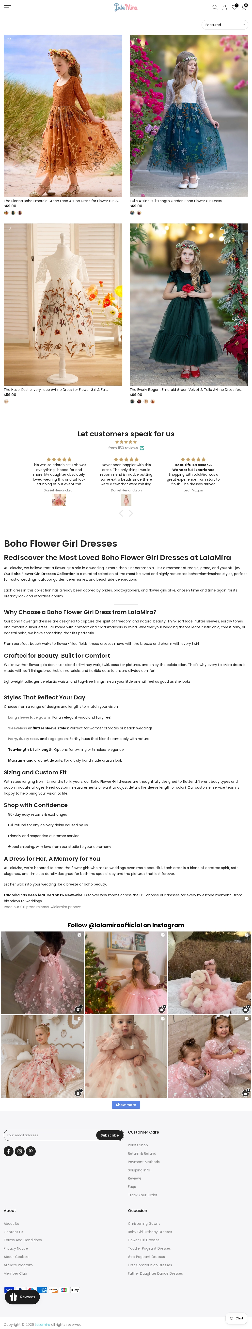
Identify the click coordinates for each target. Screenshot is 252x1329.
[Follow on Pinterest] (31, 1151)
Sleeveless (18, 728)
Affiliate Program (18, 1265)
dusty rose (28, 738)
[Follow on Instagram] (20, 1151)
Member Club (15, 1273)
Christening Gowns (144, 1223)
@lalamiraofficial (115, 925)
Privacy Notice (16, 1248)
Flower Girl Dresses (143, 1240)
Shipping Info (139, 1170)
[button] (122, 513)
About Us (11, 1223)
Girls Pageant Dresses (146, 1256)
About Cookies (16, 1256)
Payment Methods (144, 1161)
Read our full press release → (28, 906)
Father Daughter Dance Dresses (155, 1273)
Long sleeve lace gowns (29, 717)
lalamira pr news (67, 906)
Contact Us (13, 1231)
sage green (57, 738)
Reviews (135, 1178)
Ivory (12, 738)
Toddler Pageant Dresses (149, 1248)
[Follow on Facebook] (9, 1151)
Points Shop (138, 1145)
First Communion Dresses (150, 1265)
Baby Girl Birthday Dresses (150, 1231)
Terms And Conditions (23, 1240)
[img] (126, 442)
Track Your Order (142, 1195)
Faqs (132, 1186)
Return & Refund (142, 1153)
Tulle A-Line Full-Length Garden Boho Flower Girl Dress (176, 200)
